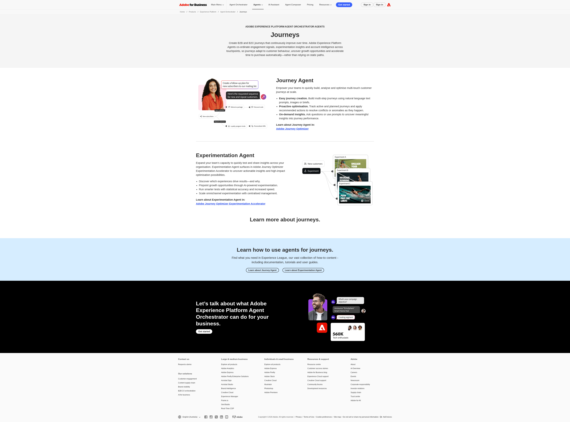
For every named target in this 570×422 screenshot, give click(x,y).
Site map (337, 417)
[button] (189, 417)
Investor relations (357, 388)
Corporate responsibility (360, 384)
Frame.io (224, 400)
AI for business (184, 395)
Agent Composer (293, 4)
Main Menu (216, 4)
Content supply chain (186, 383)
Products (192, 12)
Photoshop (268, 388)
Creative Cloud (227, 392)
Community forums (315, 384)
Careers (354, 372)
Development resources (317, 388)
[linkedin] (221, 416)
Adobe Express (227, 372)
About (353, 364)
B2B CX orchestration (186, 391)
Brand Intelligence (228, 388)
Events (353, 376)
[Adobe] (389, 4)
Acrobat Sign (226, 380)
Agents (257, 4)
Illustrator (268, 384)
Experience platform (208, 12)
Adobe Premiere (271, 392)
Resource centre (314, 364)
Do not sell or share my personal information (361, 417)
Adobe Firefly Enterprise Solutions (235, 376)
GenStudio (225, 404)
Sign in (367, 4)
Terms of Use (309, 417)
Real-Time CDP (227, 408)
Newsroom (355, 380)
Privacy (299, 417)
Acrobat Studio (227, 384)
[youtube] (226, 416)
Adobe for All (356, 400)
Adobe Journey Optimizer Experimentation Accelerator (230, 203)
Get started (344, 4)
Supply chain (356, 392)
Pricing (310, 4)
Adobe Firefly (269, 372)
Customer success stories (317, 368)
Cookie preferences (324, 417)
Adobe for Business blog (317, 372)
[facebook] (205, 416)
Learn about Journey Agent (262, 270)
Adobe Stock (269, 376)
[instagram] (211, 416)
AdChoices (387, 417)
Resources (324, 4)
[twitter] (216, 416)
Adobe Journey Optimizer (292, 128)
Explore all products (229, 364)
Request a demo (184, 364)
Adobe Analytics (227, 368)
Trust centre (355, 396)
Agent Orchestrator (238, 4)
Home (182, 12)
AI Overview (355, 368)
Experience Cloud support (317, 376)
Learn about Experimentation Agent (303, 270)
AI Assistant (273, 4)
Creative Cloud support (316, 380)
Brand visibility (184, 387)
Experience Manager (229, 396)
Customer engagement (187, 379)
